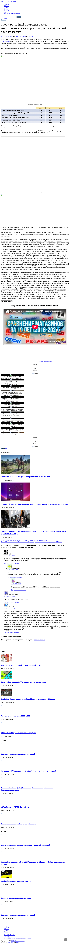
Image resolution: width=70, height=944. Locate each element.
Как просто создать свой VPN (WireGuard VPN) (20, 665)
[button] (35, 363)
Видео (6, 926)
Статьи (6, 7)
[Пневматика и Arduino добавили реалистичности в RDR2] (15, 473)
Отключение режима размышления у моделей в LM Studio (26, 845)
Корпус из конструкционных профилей (18, 754)
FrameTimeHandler (9, 935)
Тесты (6, 9)
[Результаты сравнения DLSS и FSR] (6, 712)
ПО (5, 12)
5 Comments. (30, 36)
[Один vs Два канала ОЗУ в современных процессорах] (6, 678)
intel (6, 448)
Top (65, 939)
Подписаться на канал (46, 361)
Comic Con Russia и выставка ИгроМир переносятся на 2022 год (28, 699)
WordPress (10, 942)
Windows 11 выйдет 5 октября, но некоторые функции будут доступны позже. (34, 504)
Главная (6, 4)
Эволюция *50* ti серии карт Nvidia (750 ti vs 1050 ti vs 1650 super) (28, 771)
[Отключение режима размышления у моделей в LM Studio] (6, 841)
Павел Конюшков (21, 36)
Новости (6, 10)
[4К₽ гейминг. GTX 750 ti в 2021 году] (6, 803)
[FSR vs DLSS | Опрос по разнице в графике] (6, 729)
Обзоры (6, 6)
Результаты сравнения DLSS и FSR (15, 716)
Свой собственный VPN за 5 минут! (16, 881)
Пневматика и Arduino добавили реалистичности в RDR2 (25, 477)
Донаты (6, 936)
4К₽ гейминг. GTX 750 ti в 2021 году (15, 807)
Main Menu (4, 18)
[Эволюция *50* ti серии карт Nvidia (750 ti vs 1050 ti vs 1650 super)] (6, 767)
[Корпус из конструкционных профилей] (6, 750)
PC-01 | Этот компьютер (18, 941)
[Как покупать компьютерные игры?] (6, 894)
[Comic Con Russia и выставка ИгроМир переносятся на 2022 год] (6, 695)
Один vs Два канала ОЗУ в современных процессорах (23, 682)
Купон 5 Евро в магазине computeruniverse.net (17, 938)
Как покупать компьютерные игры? (16, 898)
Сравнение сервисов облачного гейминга (18, 824)
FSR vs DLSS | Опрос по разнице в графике (18, 733)
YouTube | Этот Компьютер (12, 13)
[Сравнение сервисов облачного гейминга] (6, 820)
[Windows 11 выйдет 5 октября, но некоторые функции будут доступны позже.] (15, 500)
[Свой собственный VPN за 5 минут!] (6, 877)
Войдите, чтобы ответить (11, 563)
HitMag (18, 942)
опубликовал (5, 41)
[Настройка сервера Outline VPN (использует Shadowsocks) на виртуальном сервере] (6, 858)
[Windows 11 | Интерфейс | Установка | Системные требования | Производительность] (6, 784)
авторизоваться (39, 640)
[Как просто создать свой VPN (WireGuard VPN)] (6, 661)
